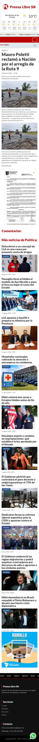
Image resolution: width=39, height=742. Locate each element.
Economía (5, 712)
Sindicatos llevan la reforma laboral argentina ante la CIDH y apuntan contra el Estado (18, 519)
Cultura (16, 676)
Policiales (5, 709)
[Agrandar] (34, 127)
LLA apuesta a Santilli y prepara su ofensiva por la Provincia (17, 320)
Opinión (25, 676)
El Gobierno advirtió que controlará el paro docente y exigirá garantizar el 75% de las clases (18, 481)
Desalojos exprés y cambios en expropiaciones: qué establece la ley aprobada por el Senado (19, 440)
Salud (9, 676)
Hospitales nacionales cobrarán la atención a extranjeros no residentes (17, 359)
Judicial (6, 256)
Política (4, 50)
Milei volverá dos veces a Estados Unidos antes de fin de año (18, 400)
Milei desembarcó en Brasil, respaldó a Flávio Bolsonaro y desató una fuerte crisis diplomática (19, 601)
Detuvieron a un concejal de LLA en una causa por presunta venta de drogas (18, 249)
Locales (4, 706)
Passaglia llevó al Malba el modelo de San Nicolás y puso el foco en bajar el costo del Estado (19, 283)
